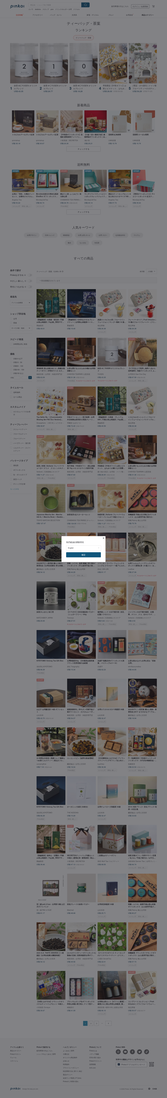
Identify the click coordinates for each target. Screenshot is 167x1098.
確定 (83, 554)
